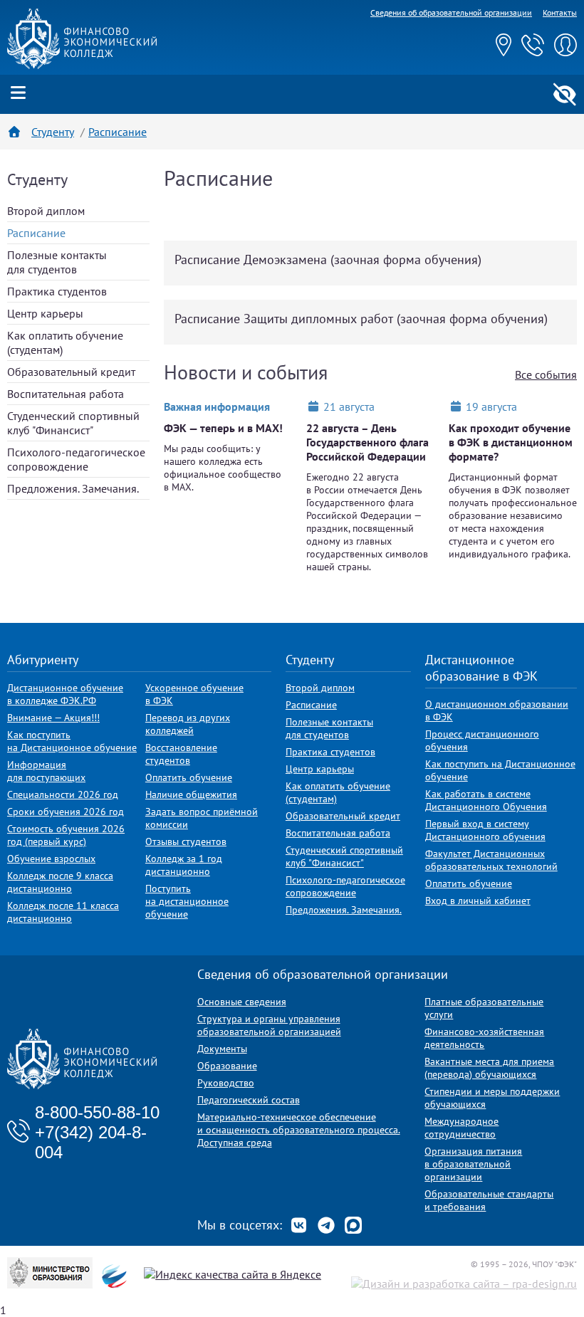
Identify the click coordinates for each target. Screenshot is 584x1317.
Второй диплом (46, 211)
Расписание (311, 704)
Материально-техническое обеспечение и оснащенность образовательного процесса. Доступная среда (298, 1130)
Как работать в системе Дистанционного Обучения (486, 800)
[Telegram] (326, 1225)
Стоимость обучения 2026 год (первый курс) (66, 835)
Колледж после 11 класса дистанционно (63, 912)
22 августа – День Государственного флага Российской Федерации (367, 442)
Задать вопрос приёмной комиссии (201, 818)
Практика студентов (57, 291)
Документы (222, 1048)
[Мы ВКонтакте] (299, 1225)
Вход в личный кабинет (478, 900)
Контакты (560, 12)
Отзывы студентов (185, 841)
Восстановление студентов (181, 754)
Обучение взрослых (51, 858)
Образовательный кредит (71, 371)
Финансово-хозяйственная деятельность (484, 1038)
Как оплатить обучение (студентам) (338, 792)
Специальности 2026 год (62, 794)
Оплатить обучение (188, 777)
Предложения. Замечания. (73, 488)
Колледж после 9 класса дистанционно (60, 882)
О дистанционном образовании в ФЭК (496, 710)
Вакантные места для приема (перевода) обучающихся (489, 1068)
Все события (546, 374)
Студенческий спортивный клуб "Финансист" (73, 423)
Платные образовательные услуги (483, 1008)
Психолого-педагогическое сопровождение (76, 459)
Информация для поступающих (46, 771)
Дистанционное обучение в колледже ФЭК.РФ (65, 694)
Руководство (225, 1082)
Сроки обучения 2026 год (65, 811)
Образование (227, 1065)
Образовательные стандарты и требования (488, 1200)
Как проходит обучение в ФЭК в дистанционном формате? (511, 442)
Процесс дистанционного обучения (482, 740)
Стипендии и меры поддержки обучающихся (492, 1098)
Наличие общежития (191, 794)
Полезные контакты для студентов (57, 262)
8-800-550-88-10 (97, 1112)
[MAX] (353, 1225)
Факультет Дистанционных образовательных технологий (491, 860)
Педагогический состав (248, 1099)
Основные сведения (241, 1001)
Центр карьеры (45, 313)
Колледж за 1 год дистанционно (183, 865)
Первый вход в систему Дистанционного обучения (485, 830)
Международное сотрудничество (461, 1127)
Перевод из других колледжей (187, 724)
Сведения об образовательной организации (451, 12)
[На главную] (82, 65)
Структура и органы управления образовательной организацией (269, 1025)
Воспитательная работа (65, 394)
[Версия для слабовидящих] (564, 94)
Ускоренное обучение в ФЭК (194, 694)
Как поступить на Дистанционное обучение (72, 741)
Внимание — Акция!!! (53, 717)
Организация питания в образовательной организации (473, 1164)
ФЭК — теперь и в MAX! (223, 428)
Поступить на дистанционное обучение (187, 901)
